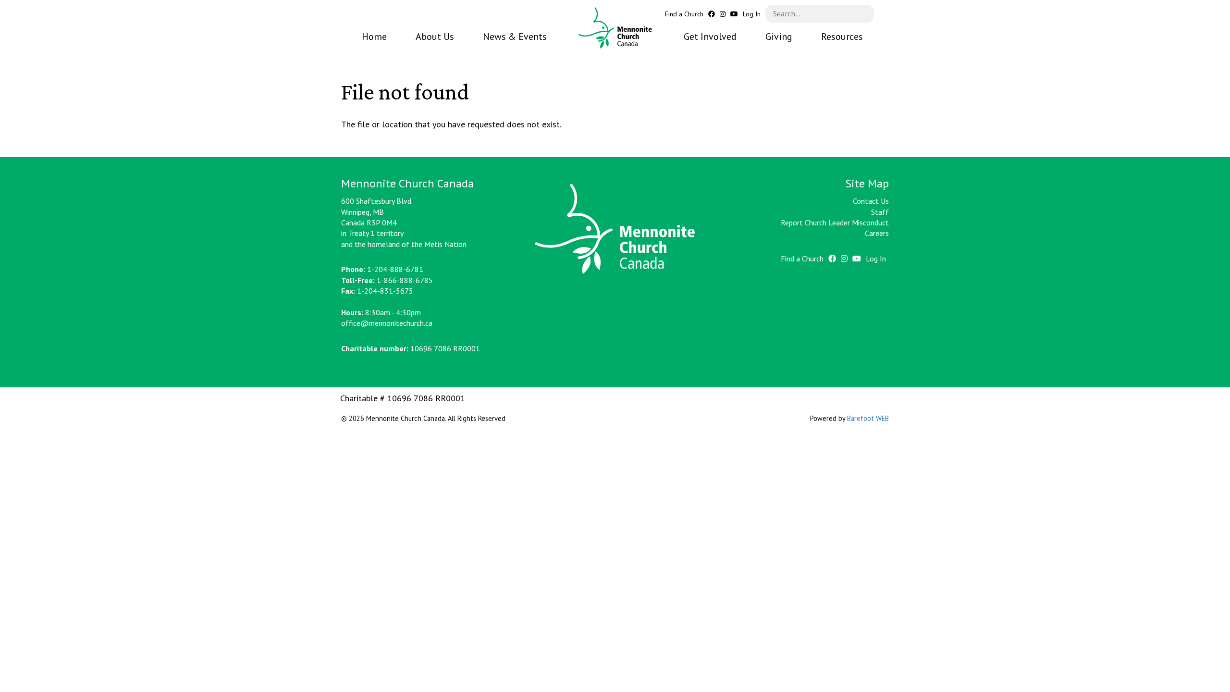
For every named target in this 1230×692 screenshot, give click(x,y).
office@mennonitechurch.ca (386, 323)
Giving (778, 36)
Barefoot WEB (868, 418)
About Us (435, 36)
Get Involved (710, 36)
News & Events (515, 36)
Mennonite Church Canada (615, 28)
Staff (880, 212)
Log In (752, 14)
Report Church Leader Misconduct (835, 222)
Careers (877, 233)
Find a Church (684, 14)
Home (374, 36)
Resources (842, 36)
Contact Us (871, 201)
